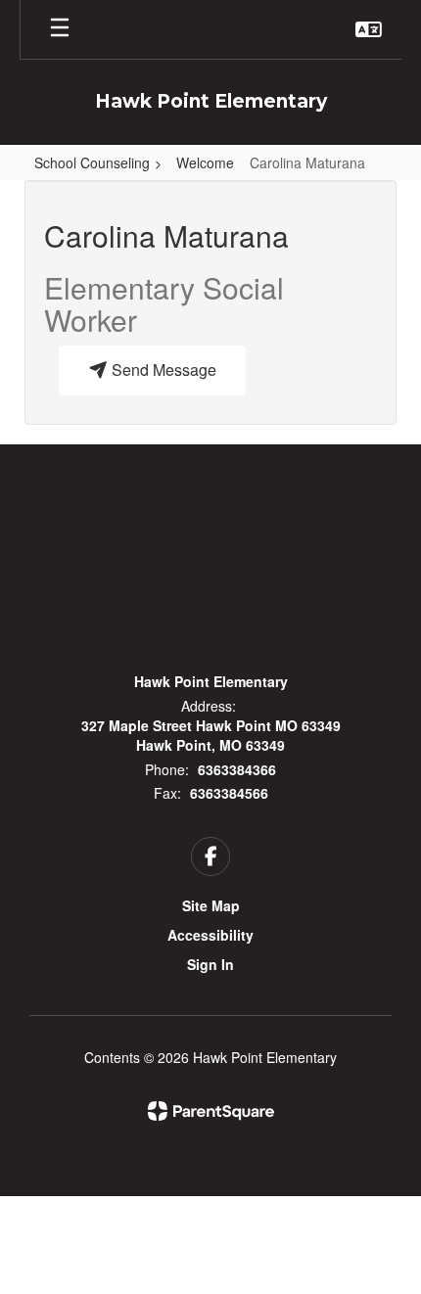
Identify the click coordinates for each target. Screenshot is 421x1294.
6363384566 (229, 793)
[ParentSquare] (211, 1111)
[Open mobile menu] (60, 29)
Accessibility (210, 935)
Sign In (210, 964)
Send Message (162, 369)
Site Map (211, 905)
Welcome (205, 162)
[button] (368, 29)
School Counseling (92, 162)
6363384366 (237, 769)
